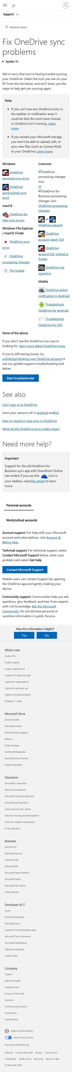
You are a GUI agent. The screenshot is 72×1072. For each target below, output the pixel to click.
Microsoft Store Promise (16, 758)
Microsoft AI (11, 846)
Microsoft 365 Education (16, 802)
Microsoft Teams (13, 879)
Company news (12, 987)
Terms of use (51, 1052)
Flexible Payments (13, 764)
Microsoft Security (13, 853)
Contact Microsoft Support (25, 569)
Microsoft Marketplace (16, 942)
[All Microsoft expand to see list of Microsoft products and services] (5, 5)
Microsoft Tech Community (18, 936)
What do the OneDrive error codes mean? (31, 429)
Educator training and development (22, 815)
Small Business (12, 892)
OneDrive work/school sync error (14, 192)
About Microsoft (12, 980)
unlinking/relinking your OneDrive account (32, 359)
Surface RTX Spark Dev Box (18, 675)
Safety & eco (25, 1058)
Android (42, 413)
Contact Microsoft (24, 1052)
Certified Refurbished (15, 751)
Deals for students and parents (20, 821)
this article (38, 481)
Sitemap (9, 1052)
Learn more (45, 151)
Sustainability (11, 1019)
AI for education (12, 828)
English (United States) (22, 1030)
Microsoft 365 (11, 866)
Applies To (11, 61)
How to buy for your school (18, 809)
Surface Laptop (12, 662)
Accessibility (11, 1012)
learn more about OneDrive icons (42, 346)
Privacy (38, 1052)
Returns (8, 738)
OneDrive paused (50, 225)
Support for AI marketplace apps (20, 929)
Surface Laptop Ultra (15, 668)
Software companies (14, 949)
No (47, 635)
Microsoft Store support (16, 732)
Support (9, 14)
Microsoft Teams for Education (19, 796)
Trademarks (10, 1058)
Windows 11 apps (13, 701)
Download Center (13, 726)
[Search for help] (14, 5)
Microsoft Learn (12, 923)
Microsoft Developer (15, 917)
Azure (7, 910)
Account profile (12, 719)
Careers (8, 974)
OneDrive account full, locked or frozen (53, 253)
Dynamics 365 (11, 859)
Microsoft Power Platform (17, 872)
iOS (56, 413)
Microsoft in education (16, 783)
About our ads (52, 1058)
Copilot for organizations (17, 681)
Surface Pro (10, 655)
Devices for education (15, 789)
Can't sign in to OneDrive (19, 404)
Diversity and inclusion (16, 1006)
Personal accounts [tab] (18, 505)
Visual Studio (11, 955)
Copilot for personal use (16, 688)
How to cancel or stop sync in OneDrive (29, 421)
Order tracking (12, 745)
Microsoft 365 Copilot (15, 885)
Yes (24, 635)
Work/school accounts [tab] (21, 520)
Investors (9, 1000)
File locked (17, 270)
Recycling (38, 1058)
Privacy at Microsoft (14, 993)
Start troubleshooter (21, 378)
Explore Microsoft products (18, 694)
